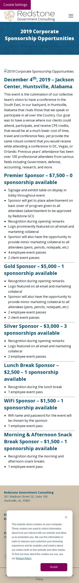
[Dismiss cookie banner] (66, 518)
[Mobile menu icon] (71, 16)
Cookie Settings (15, 4)
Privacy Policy (23, 558)
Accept (54, 567)
